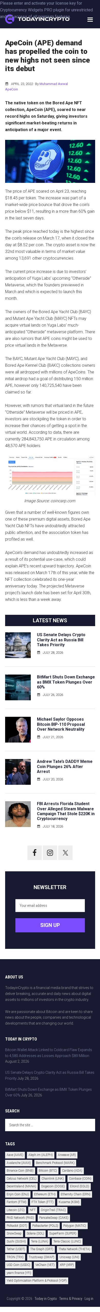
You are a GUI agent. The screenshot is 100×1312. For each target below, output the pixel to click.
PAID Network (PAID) (20, 1218)
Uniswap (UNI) (69, 1257)
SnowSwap (14, 1233)
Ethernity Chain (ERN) (76, 1194)
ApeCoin (11, 89)
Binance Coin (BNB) (20, 1170)
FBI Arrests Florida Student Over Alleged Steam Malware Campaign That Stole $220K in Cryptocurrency (66, 811)
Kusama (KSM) (69, 1202)
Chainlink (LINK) (53, 1178)
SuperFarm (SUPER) (62, 1233)
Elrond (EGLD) (79, 1186)
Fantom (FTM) (16, 1202)
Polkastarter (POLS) (45, 1226)
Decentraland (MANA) (21, 1186)
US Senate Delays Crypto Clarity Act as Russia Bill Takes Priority (61, 639)
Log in (89, 1299)
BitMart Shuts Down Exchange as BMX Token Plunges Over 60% (66, 682)
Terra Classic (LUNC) (67, 1241)
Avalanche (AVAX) (19, 1163)
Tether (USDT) (16, 1249)
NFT (33, 1210)
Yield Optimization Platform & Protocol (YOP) (37, 1280)
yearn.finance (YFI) (19, 1273)
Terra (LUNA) (39, 1241)
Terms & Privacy (70, 1299)
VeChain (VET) (45, 1265)
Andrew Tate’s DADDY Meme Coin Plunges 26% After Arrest (65, 766)
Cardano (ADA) (72, 1170)
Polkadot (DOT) (17, 1226)
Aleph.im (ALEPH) (40, 1155)
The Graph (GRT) (41, 1249)
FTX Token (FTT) (43, 1202)
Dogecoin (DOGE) (53, 1186)
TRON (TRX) (15, 1257)
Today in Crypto (46, 1299)
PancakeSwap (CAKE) (53, 1218)
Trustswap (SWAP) (41, 1257)
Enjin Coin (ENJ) (18, 1194)
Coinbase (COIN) (80, 1178)
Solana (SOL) (35, 1233)
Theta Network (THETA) (74, 1249)
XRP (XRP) (67, 1265)
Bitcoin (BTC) (48, 1170)
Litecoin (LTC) (16, 1210)
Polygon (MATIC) (74, 1226)
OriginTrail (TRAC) (53, 1210)
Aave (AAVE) (15, 1155)
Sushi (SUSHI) (16, 1241)
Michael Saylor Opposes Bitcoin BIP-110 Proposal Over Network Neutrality (61, 724)
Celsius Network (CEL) (21, 1178)
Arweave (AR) (67, 1155)
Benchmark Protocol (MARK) (55, 1163)
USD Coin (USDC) (18, 1265)
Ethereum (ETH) (45, 1194)
